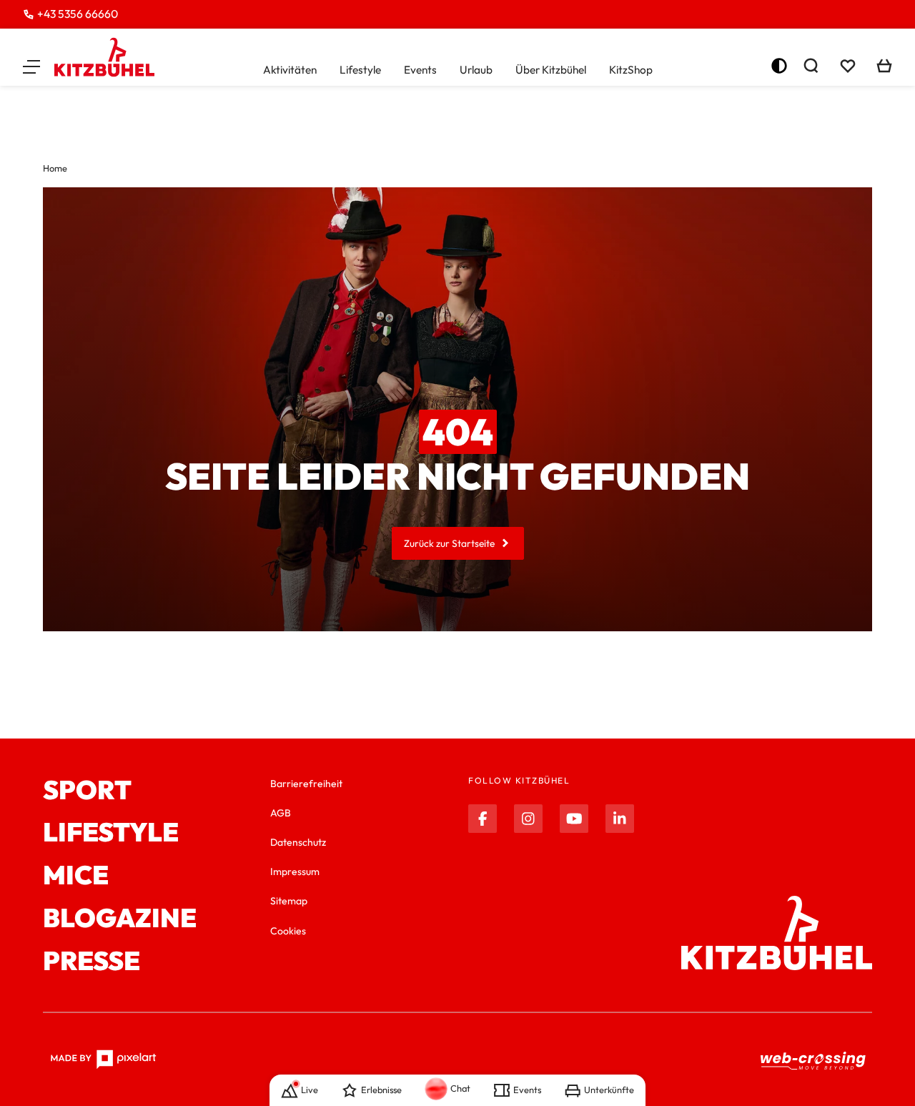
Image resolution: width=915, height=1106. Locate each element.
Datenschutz (298, 842)
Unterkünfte (609, 1089)
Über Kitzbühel (550, 69)
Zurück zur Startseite (449, 543)
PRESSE (91, 961)
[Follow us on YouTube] (574, 818)
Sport (87, 790)
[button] (31, 65)
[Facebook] (482, 818)
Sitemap (288, 900)
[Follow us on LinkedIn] (619, 818)
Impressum (295, 871)
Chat (460, 1088)
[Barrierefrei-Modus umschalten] (779, 65)
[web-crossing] (813, 1060)
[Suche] (810, 65)
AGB (280, 812)
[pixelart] (103, 1059)
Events (420, 69)
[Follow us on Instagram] (528, 818)
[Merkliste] (848, 65)
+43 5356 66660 (77, 13)
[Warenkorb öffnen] (884, 65)
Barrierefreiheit (306, 783)
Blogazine (120, 918)
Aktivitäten (290, 69)
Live (309, 1089)
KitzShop (631, 69)
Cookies (288, 930)
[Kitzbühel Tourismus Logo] (104, 57)
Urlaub (476, 69)
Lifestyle (360, 69)
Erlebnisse (381, 1089)
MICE (76, 875)
